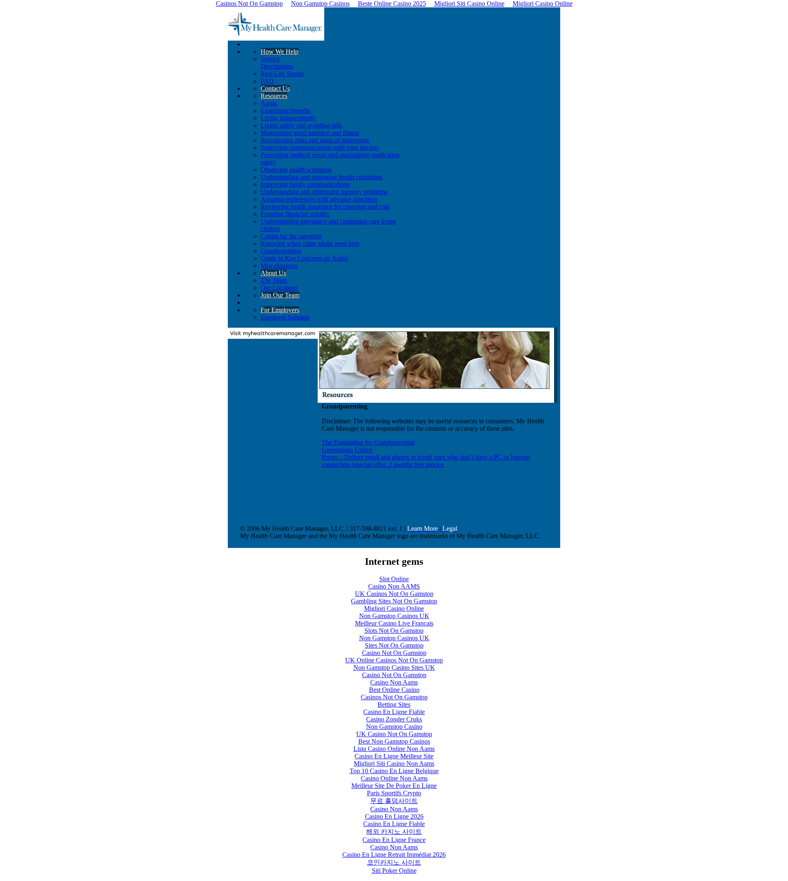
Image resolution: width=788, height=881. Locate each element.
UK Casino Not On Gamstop (394, 733)
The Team (274, 280)
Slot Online (394, 578)
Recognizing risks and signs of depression (315, 140)
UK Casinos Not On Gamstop (394, 593)
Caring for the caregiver (291, 236)
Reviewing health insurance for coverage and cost (325, 206)
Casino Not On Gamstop (394, 652)
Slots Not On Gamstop (394, 630)
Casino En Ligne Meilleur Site (394, 756)
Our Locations (279, 287)
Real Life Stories (282, 73)
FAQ (267, 81)
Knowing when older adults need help (310, 243)
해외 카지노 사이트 (394, 831)
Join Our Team (280, 295)
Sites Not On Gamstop (394, 645)
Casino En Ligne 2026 (394, 816)
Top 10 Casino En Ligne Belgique (394, 770)
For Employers (280, 309)
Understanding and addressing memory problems (324, 191)
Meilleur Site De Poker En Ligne (394, 785)
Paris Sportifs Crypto (394, 793)
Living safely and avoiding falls (301, 125)
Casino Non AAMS (394, 586)
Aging (269, 103)
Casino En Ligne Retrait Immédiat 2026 (394, 854)
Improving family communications (305, 184)
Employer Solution (285, 317)
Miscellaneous (279, 265)
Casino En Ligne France (394, 839)
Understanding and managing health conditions (322, 176)
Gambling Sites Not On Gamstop (394, 601)
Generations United (347, 449)
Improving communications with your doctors (320, 147)
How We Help (279, 51)
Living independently (288, 117)
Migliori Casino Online (394, 608)
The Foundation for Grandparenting (368, 442)
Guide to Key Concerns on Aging (304, 258)
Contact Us (275, 88)
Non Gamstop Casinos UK (394, 615)
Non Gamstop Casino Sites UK (394, 667)
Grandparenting (281, 250)
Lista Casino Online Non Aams (394, 748)
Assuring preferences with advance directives (319, 199)
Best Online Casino (394, 689)
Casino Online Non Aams (394, 778)
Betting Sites (394, 704)
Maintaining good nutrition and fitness (310, 132)
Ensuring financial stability (295, 213)
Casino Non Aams (394, 682)
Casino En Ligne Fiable (394, 711)
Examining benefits (286, 110)
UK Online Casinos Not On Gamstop (394, 660)
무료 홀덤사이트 (394, 800)
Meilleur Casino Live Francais (394, 623)
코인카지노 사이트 (394, 862)
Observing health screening (296, 169)
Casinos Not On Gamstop (394, 697)
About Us (273, 272)
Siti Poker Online (394, 870)
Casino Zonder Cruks (394, 719)
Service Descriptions (277, 62)
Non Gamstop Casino (394, 726)
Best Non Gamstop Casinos (394, 741)
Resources (274, 95)
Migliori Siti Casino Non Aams (394, 763)
